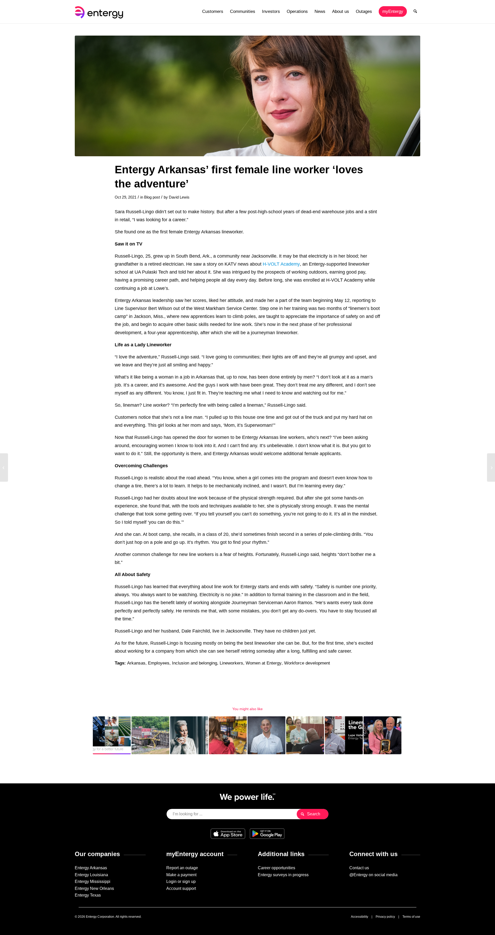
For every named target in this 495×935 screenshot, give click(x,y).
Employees (158, 663)
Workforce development (307, 663)
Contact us (359, 868)
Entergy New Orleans (94, 888)
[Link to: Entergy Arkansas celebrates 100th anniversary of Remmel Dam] (150, 735)
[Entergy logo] (100, 11)
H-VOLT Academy (281, 264)
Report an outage (182, 868)
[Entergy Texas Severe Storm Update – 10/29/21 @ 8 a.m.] (4, 467)
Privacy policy (385, 916)
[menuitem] (213, 11)
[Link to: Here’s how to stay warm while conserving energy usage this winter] (189, 735)
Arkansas (136, 663)
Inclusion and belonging (194, 663)
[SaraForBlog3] (247, 96)
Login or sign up (181, 881)
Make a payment (181, 875)
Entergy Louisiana (91, 875)
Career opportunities (276, 868)
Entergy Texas (88, 895)
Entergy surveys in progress (283, 875)
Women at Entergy (264, 663)
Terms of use (411, 916)
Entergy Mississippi (92, 881)
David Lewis (179, 197)
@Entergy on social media (373, 875)
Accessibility (359, 916)
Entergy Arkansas (91, 868)
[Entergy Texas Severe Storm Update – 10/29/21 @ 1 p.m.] (491, 467)
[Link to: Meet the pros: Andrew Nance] (266, 735)
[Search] (415, 11)
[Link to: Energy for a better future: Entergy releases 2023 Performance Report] (112, 735)
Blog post (152, 197)
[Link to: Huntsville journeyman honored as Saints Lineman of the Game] (344, 735)
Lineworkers (231, 663)
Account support (181, 888)
